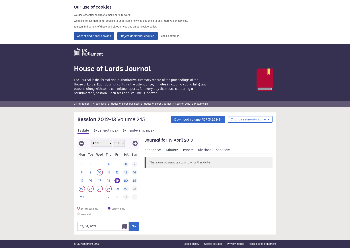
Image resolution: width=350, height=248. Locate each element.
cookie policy (148, 26)
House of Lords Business (125, 103)
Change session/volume (249, 119)
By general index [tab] (106, 130)
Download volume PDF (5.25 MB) (198, 120)
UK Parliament (82, 103)
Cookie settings (170, 36)
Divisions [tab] (204, 150)
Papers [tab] (188, 150)
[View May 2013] (135, 143)
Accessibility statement (262, 243)
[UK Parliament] (89, 52)
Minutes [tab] (172, 150)
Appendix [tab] (223, 150)
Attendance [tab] (153, 150)
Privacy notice (235, 243)
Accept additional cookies (94, 36)
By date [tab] (83, 130)
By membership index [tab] (138, 130)
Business (101, 103)
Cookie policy (191, 243)
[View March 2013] (81, 143)
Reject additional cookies (137, 36)
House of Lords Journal (157, 103)
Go (134, 226)
